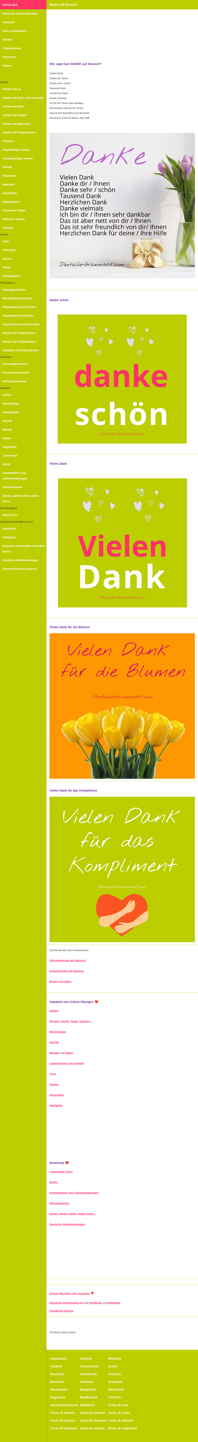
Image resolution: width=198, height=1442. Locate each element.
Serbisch (86, 1382)
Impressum (58, 1358)
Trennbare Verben (14, 210)
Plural (6, 267)
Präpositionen (11, 48)
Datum (6, 438)
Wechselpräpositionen (17, 298)
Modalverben (11, 201)
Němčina (114, 1358)
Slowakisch (88, 1374)
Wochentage (10, 403)
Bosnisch (57, 1382)
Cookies (56, 1366)
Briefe (6, 464)
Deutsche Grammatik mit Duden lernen (23, 548)
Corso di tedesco (92, 1412)
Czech (112, 1366)
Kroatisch (115, 1382)
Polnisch (114, 1374)
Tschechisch (89, 1366)
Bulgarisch (88, 1389)
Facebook (8, 528)
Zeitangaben (10, 412)
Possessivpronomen (16, 372)
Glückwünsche (12, 487)
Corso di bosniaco (63, 1428)
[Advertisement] (122, 31)
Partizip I (8, 227)
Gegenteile (9, 446)
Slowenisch (58, 1389)
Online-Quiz (11, 4)
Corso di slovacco (93, 1420)
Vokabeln (8, 22)
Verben (7, 39)
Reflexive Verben (13, 219)
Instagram (9, 537)
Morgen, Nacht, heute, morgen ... (71, 1021)
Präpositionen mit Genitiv (19, 307)
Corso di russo (119, 1412)
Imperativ (8, 184)
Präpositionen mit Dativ (18, 315)
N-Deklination (11, 276)
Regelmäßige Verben (16, 149)
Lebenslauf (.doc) (61, 1171)
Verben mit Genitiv (14, 115)
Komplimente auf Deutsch (67, 971)
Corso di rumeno (62, 1412)
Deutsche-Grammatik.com (67, 1302)
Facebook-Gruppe (61, 1310)
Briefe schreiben (60, 981)
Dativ (5, 241)
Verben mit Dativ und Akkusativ (23, 97)
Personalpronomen (15, 364)
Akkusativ (9, 250)
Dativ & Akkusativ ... (15, 30)
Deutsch (86, 1358)
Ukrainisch (116, 1389)
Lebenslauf (9, 455)
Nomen (7, 65)
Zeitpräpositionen (14, 289)
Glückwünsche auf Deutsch (68, 960)
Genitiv (7, 258)
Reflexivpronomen (14, 381)
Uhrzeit (7, 420)
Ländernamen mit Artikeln (67, 1063)
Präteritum (9, 175)
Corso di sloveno (120, 1420)
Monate (7, 429)
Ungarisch (57, 1397)
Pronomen (9, 56)
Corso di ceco (118, 1405)
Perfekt (7, 167)
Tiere (53, 1074)
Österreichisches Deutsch (19, 568)
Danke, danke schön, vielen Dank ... (20, 498)
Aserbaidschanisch (64, 1405)
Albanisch (87, 1405)
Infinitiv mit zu (11, 89)
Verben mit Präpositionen (19, 132)
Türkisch (114, 1397)
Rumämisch (88, 1397)
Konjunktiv (9, 193)
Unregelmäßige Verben (17, 158)
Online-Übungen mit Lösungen (72, 1293)
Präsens (7, 141)
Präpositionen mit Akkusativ (21, 324)
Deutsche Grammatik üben (20, 13)
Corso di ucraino (92, 1428)
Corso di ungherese (122, 1428)
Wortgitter (56, 1105)
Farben (54, 1084)
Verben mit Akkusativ (16, 123)
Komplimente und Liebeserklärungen (14, 475)
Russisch (57, 1374)
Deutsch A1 (10, 515)
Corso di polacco (62, 1420)
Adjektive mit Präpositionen (20, 350)
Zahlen (6, 394)
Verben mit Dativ (13, 106)
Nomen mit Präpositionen (19, 341)
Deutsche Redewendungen (20, 560)
